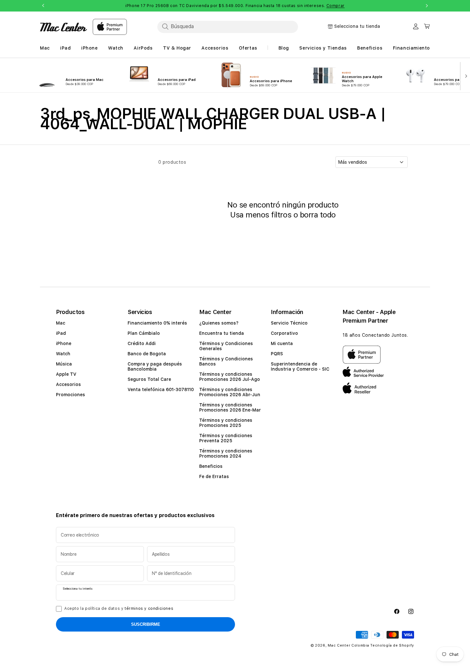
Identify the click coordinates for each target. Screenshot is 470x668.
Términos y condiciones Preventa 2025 (225, 438)
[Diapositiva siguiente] (464, 75)
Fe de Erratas (214, 476)
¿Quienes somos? (219, 323)
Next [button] (427, 6)
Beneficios (211, 466)
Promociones (70, 394)
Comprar (335, 6)
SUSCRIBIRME (145, 624)
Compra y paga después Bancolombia (155, 366)
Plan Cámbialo (144, 333)
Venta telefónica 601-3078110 (161, 389)
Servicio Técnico (289, 323)
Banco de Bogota (147, 353)
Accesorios (68, 384)
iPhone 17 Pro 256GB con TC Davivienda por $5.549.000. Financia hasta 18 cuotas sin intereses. (235, 6)
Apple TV (66, 374)
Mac (60, 323)
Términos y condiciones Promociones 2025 (225, 423)
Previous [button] (43, 6)
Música (64, 363)
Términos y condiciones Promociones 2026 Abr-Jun (229, 392)
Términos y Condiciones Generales (226, 346)
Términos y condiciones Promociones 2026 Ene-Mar (230, 407)
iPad (61, 333)
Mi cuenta (282, 343)
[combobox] (227, 26)
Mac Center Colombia (348, 645)
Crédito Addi (142, 343)
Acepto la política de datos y (118, 608)
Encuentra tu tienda (221, 333)
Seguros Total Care (149, 379)
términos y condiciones (149, 608)
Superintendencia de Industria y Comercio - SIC (300, 366)
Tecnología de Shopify (392, 645)
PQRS (277, 353)
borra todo (318, 214)
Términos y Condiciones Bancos (226, 361)
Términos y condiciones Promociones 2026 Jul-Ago (229, 377)
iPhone (63, 343)
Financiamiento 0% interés (157, 323)
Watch (63, 353)
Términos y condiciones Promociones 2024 (225, 453)
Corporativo (284, 333)
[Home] (63, 27)
